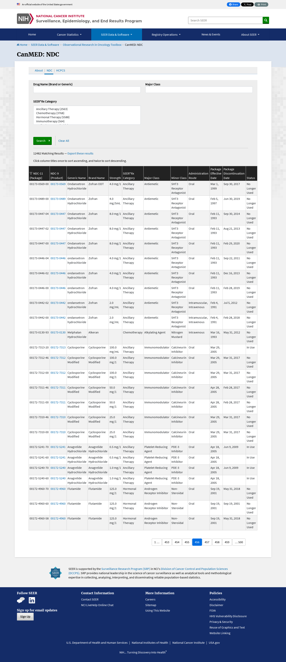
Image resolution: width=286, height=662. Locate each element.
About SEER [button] (249, 34)
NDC (49, 70)
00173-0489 (58, 199)
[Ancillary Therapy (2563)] (87, 109)
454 (177, 542)
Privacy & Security (221, 622)
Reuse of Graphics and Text (227, 627)
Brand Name (97, 178)
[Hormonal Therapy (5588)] (87, 117)
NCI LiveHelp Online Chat (97, 605)
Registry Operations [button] (165, 34)
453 (167, 542)
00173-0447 (58, 214)
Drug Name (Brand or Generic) (53, 84)
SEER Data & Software (45, 45)
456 (197, 542)
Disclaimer (216, 605)
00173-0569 (58, 184)
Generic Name (77, 178)
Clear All (63, 141)
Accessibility (217, 599)
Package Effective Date (216, 173)
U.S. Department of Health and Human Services (97, 642)
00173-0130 (58, 332)
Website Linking (220, 633)
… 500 (239, 542)
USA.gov (214, 642)
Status (251, 178)
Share (234, 5)
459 (227, 542)
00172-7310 (58, 417)
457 (207, 542)
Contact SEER (89, 599)
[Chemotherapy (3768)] (87, 113)
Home (32, 34)
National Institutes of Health (150, 642)
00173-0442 (58, 303)
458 (217, 542)
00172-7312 (58, 358)
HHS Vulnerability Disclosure (228, 616)
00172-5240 (58, 468)
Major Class (152, 84)
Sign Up (25, 616)
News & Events (211, 34)
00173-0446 (58, 258)
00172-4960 (58, 489)
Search (41, 141)
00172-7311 (58, 387)
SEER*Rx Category (45, 101)
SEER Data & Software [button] (115, 34)
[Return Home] (79, 18)
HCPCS (60, 70)
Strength (115, 178)
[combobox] (199, 89)
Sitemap (150, 605)
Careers (150, 599)
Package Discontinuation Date (234, 173)
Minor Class (179, 178)
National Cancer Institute (188, 642)
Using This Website (157, 610)
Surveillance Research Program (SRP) (125, 569)
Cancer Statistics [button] (68, 34)
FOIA (213, 610)
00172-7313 (58, 347)
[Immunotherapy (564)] (87, 121)
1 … (156, 542)
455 (187, 542)
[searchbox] (148, 89)
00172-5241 (58, 447)
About (39, 70)
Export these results (80, 153)
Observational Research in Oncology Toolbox (92, 45)
